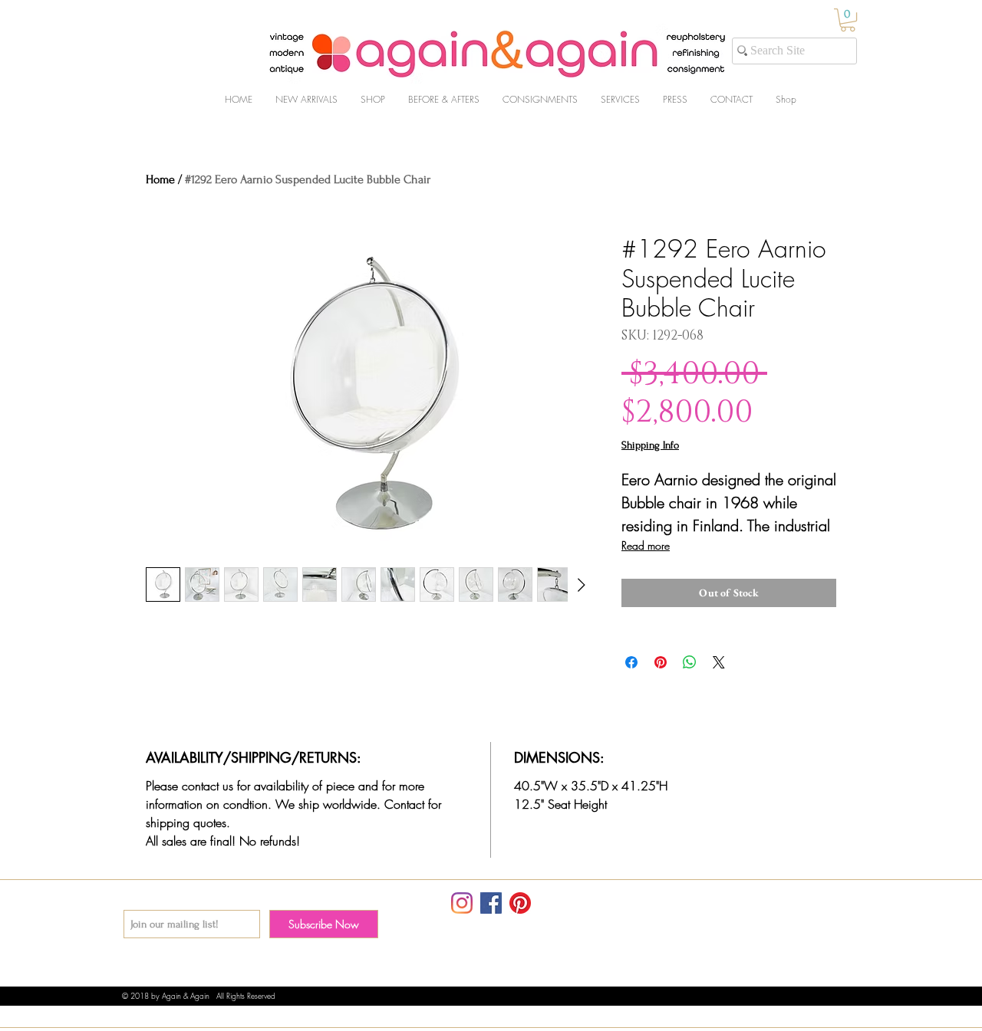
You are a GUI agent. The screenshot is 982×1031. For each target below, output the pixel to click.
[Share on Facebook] (631, 662)
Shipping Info (650, 445)
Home (160, 179)
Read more (645, 545)
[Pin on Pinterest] (660, 662)
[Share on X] (719, 662)
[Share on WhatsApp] (689, 662)
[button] (848, 19)
